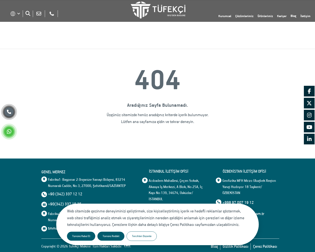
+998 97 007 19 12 (238, 202)
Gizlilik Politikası (235, 246)
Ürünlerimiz (265, 16)
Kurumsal (224, 16)
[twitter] (309, 103)
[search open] (28, 13)
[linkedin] (309, 139)
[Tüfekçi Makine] (158, 11)
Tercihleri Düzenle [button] (142, 236)
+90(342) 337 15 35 (64, 204)
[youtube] (309, 127)
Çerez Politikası (265, 246)
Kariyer (281, 16)
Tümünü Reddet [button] (111, 236)
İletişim (305, 16)
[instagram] (309, 115)
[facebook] (309, 91)
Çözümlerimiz (244, 16)
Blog (293, 16)
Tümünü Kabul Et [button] (81, 236)
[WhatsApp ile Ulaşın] (9, 132)
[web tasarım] (127, 246)
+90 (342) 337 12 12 (65, 194)
